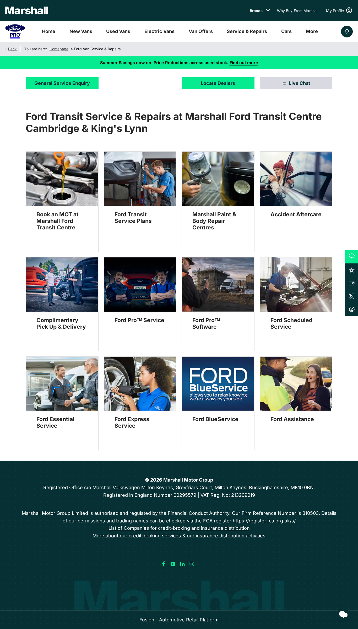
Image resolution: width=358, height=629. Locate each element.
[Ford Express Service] (140, 384)
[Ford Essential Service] (62, 384)
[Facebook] (163, 564)
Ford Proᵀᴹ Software (206, 323)
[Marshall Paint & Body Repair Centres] (218, 179)
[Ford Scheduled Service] (296, 284)
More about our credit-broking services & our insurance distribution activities (179, 535)
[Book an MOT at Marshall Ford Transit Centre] (62, 179)
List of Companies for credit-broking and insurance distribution (179, 528)
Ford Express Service (132, 422)
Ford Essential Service (55, 422)
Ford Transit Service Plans (133, 217)
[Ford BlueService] (218, 384)
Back (12, 49)
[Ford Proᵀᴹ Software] (218, 284)
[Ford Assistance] (296, 384)
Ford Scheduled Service (291, 323)
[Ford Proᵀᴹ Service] (140, 284)
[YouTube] (173, 564)
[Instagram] (191, 564)
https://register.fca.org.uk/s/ (264, 520)
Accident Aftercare (296, 214)
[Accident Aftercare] (296, 179)
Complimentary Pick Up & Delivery (61, 323)
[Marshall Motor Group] (26, 10)
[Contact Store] (347, 31)
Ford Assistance (292, 419)
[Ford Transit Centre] (15, 31)
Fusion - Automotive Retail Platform (179, 619)
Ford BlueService (215, 419)
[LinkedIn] (182, 564)
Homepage (59, 49)
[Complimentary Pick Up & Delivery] (62, 284)
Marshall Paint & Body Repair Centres (214, 221)
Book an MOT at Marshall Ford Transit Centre (57, 221)
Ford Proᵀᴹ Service (139, 320)
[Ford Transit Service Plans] (140, 179)
